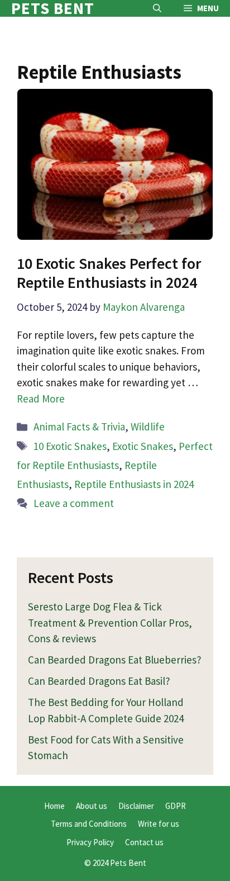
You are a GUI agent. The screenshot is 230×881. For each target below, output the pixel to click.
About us (91, 806)
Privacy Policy (90, 842)
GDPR (175, 806)
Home (54, 806)
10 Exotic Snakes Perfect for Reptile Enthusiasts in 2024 (109, 272)
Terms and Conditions (89, 823)
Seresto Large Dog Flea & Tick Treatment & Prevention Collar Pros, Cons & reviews (110, 622)
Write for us (158, 823)
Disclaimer (136, 806)
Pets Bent (52, 8)
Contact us (144, 842)
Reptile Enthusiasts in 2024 (134, 484)
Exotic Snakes (142, 446)
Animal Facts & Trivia (79, 426)
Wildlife (148, 426)
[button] (157, 8)
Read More (41, 398)
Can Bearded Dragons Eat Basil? (99, 681)
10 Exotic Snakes (70, 446)
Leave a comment (73, 503)
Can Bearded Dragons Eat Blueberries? (115, 659)
